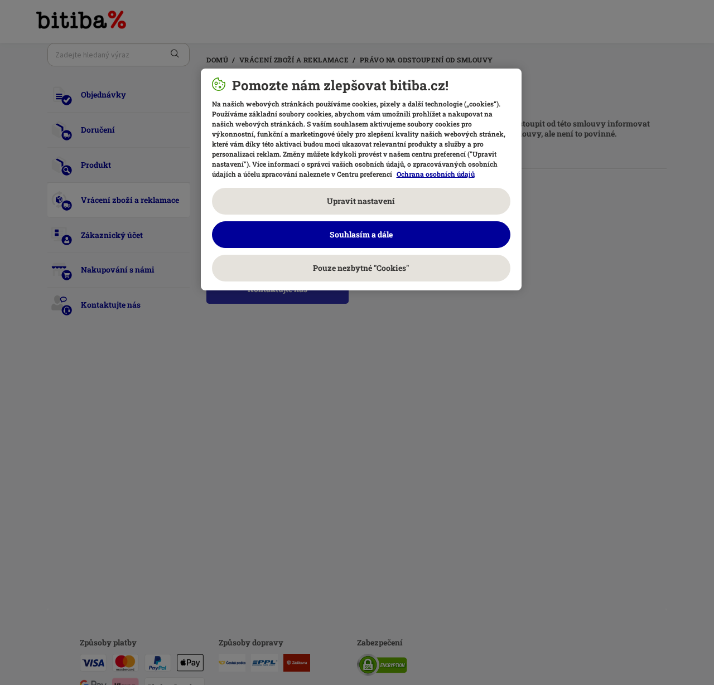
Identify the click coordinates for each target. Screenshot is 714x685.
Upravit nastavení (361, 201)
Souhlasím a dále (361, 234)
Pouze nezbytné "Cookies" (361, 268)
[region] (361, 179)
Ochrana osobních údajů (436, 173)
